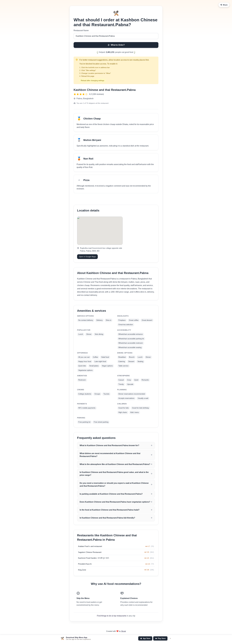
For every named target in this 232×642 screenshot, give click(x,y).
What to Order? (118, 45)
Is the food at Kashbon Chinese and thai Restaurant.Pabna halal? (109, 510)
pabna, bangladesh (85, 98)
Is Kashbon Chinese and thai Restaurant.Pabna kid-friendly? (107, 518)
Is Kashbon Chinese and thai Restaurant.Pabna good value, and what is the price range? (114, 473)
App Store (146, 638)
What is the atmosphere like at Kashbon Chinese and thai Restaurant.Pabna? (115, 464)
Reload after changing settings (92, 80)
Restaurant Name (81, 30)
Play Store (162, 638)
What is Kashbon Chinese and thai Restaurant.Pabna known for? (109, 445)
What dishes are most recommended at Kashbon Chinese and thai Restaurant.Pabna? (110, 454)
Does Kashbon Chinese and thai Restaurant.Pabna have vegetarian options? (115, 502)
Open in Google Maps (87, 257)
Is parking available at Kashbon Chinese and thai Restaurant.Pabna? (111, 494)
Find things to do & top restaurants (111, 616)
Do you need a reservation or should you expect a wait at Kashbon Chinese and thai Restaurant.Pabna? (114, 484)
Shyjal (123, 631)
